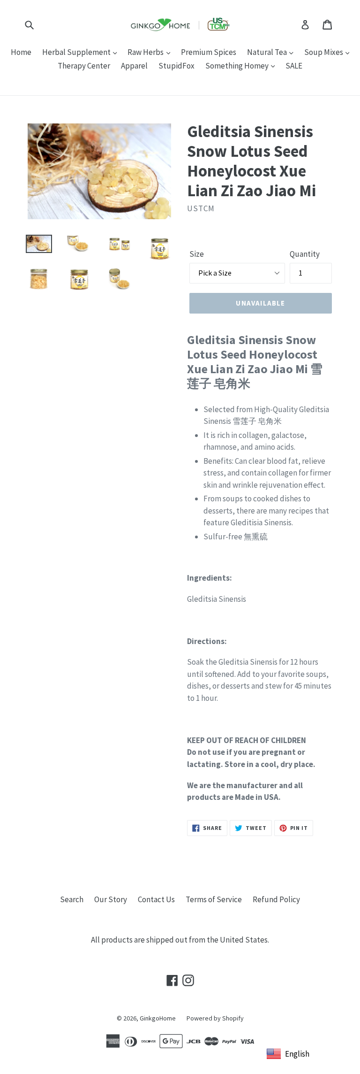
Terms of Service (214, 899)
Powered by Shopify (215, 1018)
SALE (293, 66)
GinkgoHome (158, 1018)
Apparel (134, 66)
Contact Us (156, 899)
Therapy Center (84, 66)
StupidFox (176, 66)
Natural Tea (267, 52)
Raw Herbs (146, 52)
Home (21, 52)
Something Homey (237, 66)
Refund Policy (276, 899)
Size (196, 254)
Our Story (110, 899)
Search (71, 899)
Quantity (305, 254)
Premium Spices (208, 52)
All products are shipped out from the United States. (180, 940)
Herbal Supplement (77, 52)
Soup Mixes (324, 52)
